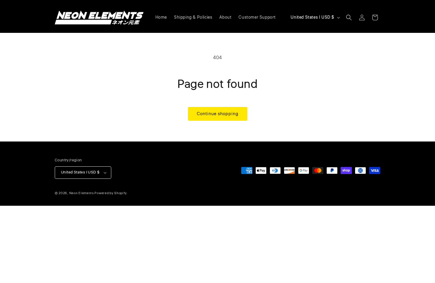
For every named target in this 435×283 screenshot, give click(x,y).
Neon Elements (81, 193)
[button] (348, 17)
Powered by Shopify (110, 193)
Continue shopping (218, 114)
